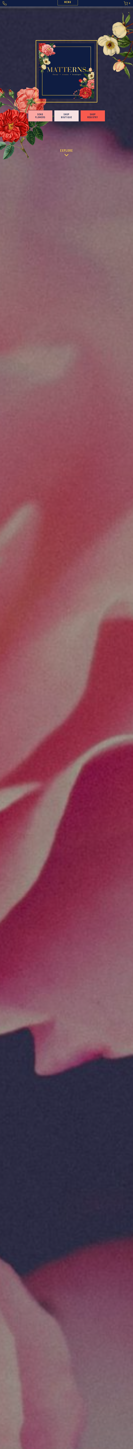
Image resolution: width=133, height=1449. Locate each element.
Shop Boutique (66, 116)
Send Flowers (40, 116)
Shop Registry (92, 116)
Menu (67, 2)
